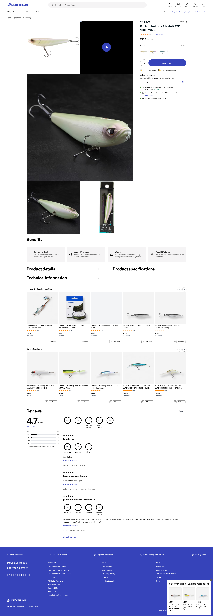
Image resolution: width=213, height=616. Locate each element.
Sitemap (105, 577)
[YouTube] (21, 575)
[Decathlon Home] (17, 4)
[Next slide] (184, 289)
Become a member (17, 567)
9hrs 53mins (158, 90)
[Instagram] (27, 575)
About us (160, 567)
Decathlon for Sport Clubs (59, 574)
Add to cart (53, 341)
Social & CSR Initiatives (166, 574)
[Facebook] (9, 575)
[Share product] (186, 22)
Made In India (161, 570)
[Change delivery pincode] (183, 82)
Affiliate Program (55, 581)
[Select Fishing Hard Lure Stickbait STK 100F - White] (144, 52)
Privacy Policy (34, 606)
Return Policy (107, 570)
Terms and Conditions (15, 606)
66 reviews (159, 34)
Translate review (70, 460)
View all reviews (69, 537)
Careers (159, 577)
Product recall (108, 581)
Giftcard (51, 577)
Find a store (107, 567)
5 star (180, 411)
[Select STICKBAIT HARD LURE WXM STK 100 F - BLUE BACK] (163, 52)
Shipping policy (108, 574)
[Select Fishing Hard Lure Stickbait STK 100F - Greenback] (154, 52)
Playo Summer (54, 584)
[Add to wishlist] (143, 62)
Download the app (17, 563)
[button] (11, 12)
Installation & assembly (58, 595)
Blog (158, 581)
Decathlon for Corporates (59, 570)
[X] (15, 575)
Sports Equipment (14, 18)
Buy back (52, 591)
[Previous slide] (179, 289)
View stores (149, 95)
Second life (53, 588)
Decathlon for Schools (57, 567)
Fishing (28, 18)
